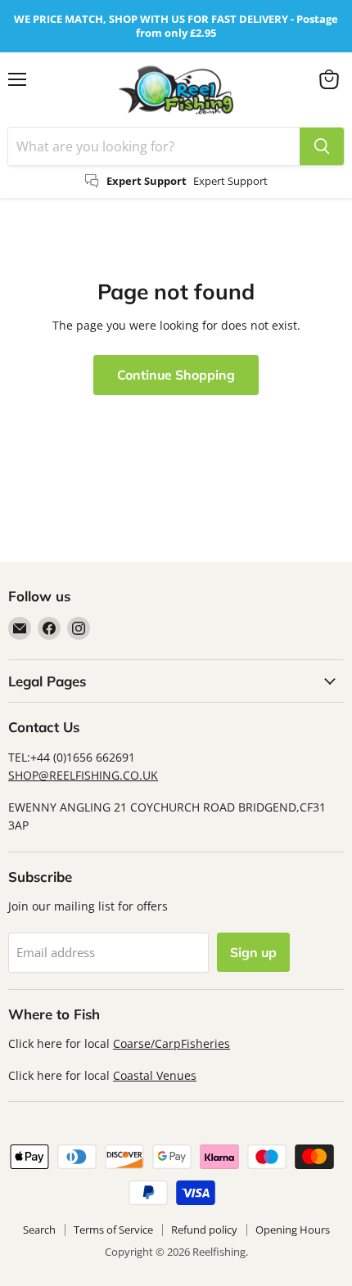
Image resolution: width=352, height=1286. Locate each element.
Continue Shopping (176, 374)
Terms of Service (113, 1229)
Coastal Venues (154, 1075)
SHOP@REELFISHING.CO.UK (83, 775)
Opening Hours (292, 1229)
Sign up (253, 952)
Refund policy (204, 1229)
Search (39, 1229)
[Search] (322, 146)
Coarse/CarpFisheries (171, 1043)
